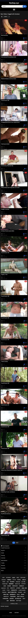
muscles (15, 586)
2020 (4, 586)
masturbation (12, 592)
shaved (9, 585)
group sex (17, 583)
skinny (22, 594)
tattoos (18, 600)
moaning (12, 581)
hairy (13, 577)
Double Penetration (13, 547)
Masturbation (13, 560)
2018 (8, 588)
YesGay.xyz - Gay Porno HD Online (12, 615)
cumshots (14, 590)
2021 (8, 600)
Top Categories (6, 545)
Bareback (13, 568)
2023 (8, 581)
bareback (12, 594)
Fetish (13, 552)
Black (13, 570)
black (4, 590)
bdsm (18, 594)
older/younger (22, 590)
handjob (3, 588)
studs (8, 590)
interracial (18, 598)
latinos (18, 588)
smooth (12, 588)
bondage (18, 581)
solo (18, 577)
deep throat (20, 596)
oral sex (5, 594)
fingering (13, 596)
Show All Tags (14, 603)
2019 (24, 598)
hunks (3, 581)
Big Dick (13, 550)
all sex (23, 581)
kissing (12, 598)
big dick (12, 600)
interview (8, 577)
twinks (9, 579)
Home (10, 612)
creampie (20, 592)
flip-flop (23, 577)
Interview (13, 558)
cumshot (21, 586)
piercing (4, 592)
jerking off (6, 596)
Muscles (13, 565)
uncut (24, 579)
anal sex (24, 588)
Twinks (13, 563)
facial (19, 579)
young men (4, 583)
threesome (5, 598)
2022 (24, 592)
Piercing (13, 555)
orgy (3, 577)
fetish (14, 579)
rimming (11, 583)
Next (17, 542)
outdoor (23, 583)
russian (4, 579)
